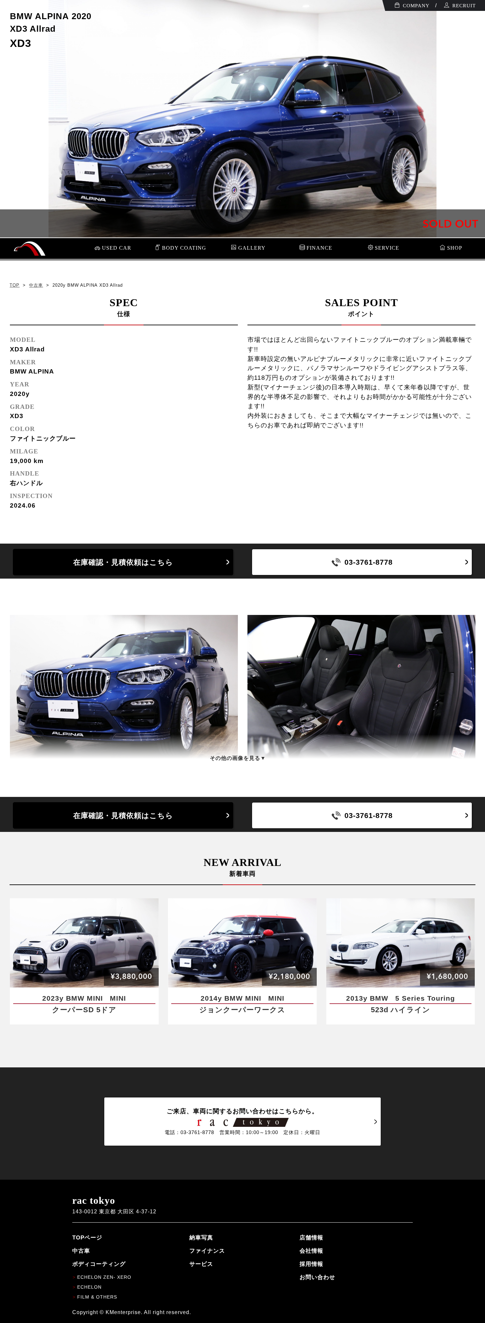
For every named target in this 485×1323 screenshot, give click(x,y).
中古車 (36, 285)
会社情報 (311, 1250)
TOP (14, 285)
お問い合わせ (317, 1277)
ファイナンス (207, 1250)
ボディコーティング (99, 1264)
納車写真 (201, 1237)
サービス (201, 1264)
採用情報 (311, 1264)
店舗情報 (311, 1237)
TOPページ (87, 1237)
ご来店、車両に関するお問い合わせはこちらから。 (242, 1121)
